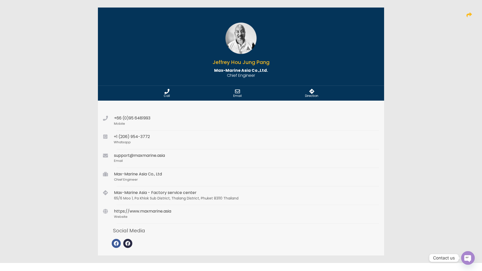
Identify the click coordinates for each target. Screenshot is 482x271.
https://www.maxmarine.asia (142, 211)
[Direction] (311, 91)
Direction (311, 96)
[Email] (237, 91)
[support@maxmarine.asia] (105, 155)
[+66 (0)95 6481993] (105, 118)
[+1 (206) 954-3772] (105, 136)
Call (167, 96)
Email (237, 96)
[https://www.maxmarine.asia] (105, 211)
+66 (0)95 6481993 (132, 118)
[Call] (166, 91)
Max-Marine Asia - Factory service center (155, 192)
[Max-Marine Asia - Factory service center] (105, 192)
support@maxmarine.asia (139, 155)
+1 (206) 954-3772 (132, 137)
